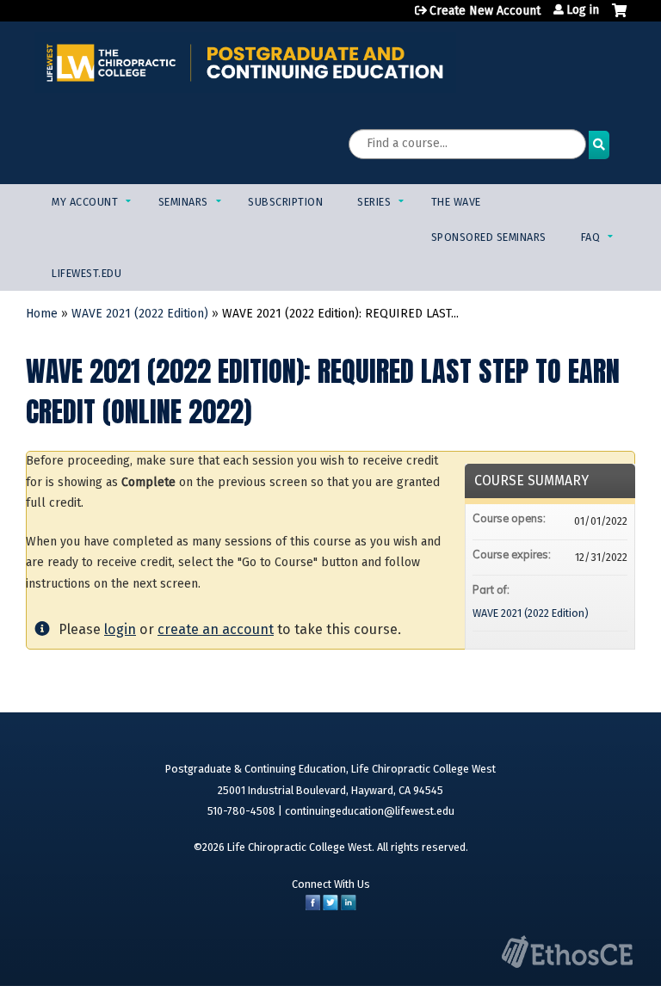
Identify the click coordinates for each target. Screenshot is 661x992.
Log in (582, 10)
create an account (216, 629)
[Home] (245, 62)
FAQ (591, 237)
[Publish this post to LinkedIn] (348, 906)
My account (85, 201)
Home (42, 313)
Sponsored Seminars (489, 237)
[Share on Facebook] (313, 906)
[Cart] (619, 17)
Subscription (285, 201)
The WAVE (456, 201)
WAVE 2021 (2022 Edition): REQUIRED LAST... (340, 313)
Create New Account (485, 10)
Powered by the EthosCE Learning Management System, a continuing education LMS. (567, 951)
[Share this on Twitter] (330, 906)
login (120, 629)
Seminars (183, 201)
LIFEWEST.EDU (86, 273)
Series (374, 201)
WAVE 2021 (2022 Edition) (139, 313)
